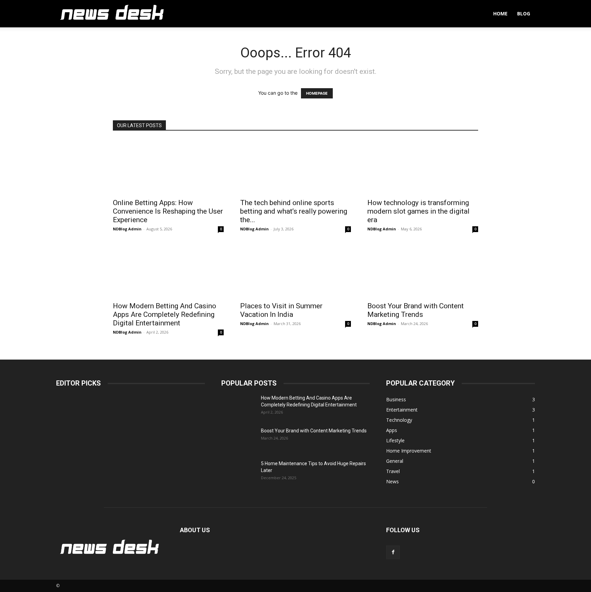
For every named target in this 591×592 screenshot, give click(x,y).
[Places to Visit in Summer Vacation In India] (295, 270)
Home (500, 13)
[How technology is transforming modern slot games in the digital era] (422, 166)
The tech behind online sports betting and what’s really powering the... (293, 211)
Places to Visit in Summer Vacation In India (281, 310)
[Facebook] (393, 552)
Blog (523, 13)
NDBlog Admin (127, 228)
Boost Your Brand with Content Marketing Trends (415, 310)
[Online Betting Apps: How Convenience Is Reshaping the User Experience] (168, 166)
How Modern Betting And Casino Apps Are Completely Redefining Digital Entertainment (164, 314)
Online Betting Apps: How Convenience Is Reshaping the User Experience (168, 211)
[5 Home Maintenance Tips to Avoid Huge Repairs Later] (238, 472)
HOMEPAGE (317, 93)
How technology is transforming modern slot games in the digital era (418, 211)
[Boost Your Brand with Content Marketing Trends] (422, 270)
